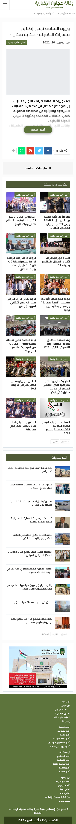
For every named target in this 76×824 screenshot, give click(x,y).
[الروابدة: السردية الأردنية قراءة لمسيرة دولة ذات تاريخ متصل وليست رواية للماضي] (21, 243)
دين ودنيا (65, 777)
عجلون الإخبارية (62, 713)
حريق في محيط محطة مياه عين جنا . (31, 602)
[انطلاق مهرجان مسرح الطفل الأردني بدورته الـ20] (21, 366)
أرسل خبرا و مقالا (62, 717)
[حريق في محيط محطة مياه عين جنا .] (62, 606)
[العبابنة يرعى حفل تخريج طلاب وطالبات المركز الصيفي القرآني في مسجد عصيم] (62, 556)
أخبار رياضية (64, 768)
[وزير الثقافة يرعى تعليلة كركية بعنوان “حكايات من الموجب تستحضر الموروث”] (21, 325)
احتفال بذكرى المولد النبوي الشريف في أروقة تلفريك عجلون (29, 570)
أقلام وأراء (65, 793)
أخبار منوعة (64, 771)
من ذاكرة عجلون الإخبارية (57, 797)
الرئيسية (66, 701)
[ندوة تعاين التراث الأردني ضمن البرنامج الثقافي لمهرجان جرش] (21, 284)
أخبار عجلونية (63, 731)
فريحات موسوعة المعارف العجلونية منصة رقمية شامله (31, 520)
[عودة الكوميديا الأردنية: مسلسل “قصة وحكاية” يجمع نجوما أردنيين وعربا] (55, 284)
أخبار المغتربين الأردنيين (59, 742)
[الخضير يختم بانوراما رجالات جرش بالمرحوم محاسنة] (21, 408)
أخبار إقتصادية (63, 760)
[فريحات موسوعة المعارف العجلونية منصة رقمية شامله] (62, 522)
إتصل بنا (66, 721)
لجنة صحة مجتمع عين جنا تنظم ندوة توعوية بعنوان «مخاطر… (31, 620)
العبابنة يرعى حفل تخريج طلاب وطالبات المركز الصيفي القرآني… (29, 553)
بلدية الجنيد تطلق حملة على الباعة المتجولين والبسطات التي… (32, 537)
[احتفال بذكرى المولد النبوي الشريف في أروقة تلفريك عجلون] (62, 572)
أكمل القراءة (38, 129)
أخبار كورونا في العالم (60, 746)
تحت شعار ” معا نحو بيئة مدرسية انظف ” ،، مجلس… (30, 470)
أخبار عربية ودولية (61, 738)
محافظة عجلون (62, 709)
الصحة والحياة (63, 781)
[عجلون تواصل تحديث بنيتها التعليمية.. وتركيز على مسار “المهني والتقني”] (62, 505)
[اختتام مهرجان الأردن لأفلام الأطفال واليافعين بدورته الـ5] (55, 243)
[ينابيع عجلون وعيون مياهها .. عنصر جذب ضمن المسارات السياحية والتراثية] (62, 589)
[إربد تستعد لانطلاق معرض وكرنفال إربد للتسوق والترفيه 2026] (55, 325)
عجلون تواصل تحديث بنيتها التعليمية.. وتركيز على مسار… (30, 503)
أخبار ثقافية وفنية (17, 42)
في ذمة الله (64, 752)
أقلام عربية (65, 789)
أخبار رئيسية (64, 727)
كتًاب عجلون (64, 785)
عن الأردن (65, 705)
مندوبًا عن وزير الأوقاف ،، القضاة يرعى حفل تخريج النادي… (30, 486)
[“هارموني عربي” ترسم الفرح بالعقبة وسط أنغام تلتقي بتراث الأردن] (21, 202)
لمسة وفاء (64, 801)
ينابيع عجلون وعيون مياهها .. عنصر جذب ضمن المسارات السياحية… (29, 587)
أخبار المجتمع (63, 756)
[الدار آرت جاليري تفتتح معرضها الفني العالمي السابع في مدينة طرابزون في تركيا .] (55, 366)
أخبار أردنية (65, 735)
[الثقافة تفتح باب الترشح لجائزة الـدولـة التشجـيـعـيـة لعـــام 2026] (55, 408)
